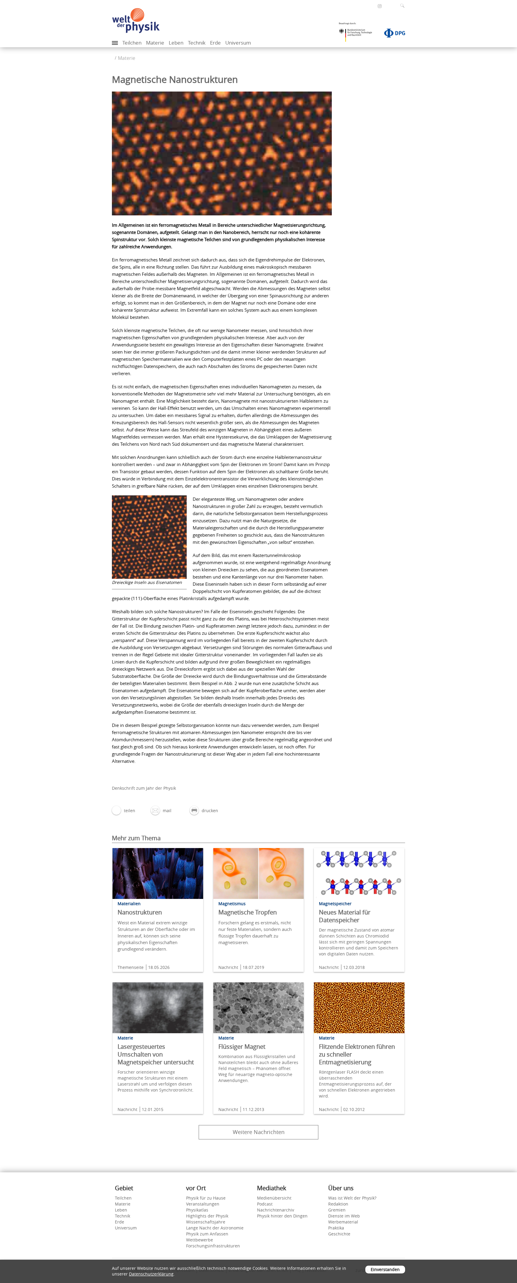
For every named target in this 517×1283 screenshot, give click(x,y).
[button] (123, 810)
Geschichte (339, 1234)
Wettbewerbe (199, 1240)
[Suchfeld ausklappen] (403, 5)
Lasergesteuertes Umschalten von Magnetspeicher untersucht (156, 1054)
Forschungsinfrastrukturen (213, 1246)
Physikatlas (197, 1210)
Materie (155, 42)
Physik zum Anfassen (207, 1234)
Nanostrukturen (140, 912)
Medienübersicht (274, 1198)
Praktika (336, 1228)
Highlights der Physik (207, 1216)
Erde (215, 42)
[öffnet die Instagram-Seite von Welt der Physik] (380, 6)
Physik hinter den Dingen (282, 1216)
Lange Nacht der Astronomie (215, 1228)
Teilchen (132, 42)
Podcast (265, 1204)
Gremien (337, 1210)
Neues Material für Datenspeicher (344, 916)
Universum (238, 42)
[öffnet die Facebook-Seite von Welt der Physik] (371, 6)
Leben (176, 42)
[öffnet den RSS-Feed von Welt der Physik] (388, 6)
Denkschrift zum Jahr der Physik (144, 788)
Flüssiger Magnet (241, 1046)
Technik (197, 42)
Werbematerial (343, 1222)
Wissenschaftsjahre (205, 1222)
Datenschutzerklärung (151, 1274)
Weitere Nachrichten (259, 1132)
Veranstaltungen (202, 1204)
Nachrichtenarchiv (275, 1210)
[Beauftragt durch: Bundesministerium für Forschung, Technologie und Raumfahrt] (357, 34)
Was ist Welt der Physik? (352, 1198)
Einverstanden (385, 1269)
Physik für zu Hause (206, 1198)
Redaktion (338, 1204)
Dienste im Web (344, 1216)
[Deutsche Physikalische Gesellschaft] (391, 34)
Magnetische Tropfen (247, 912)
